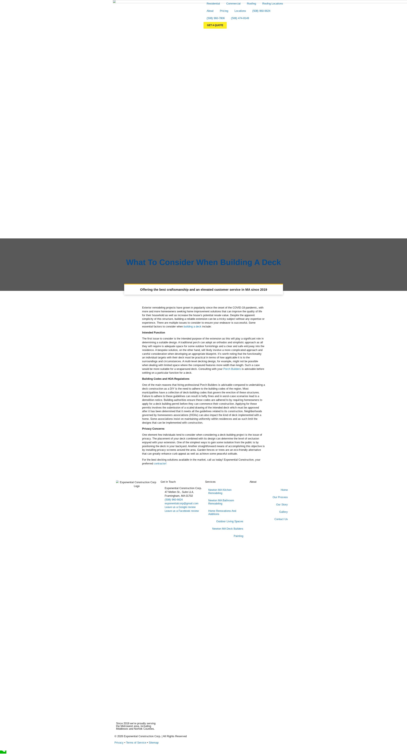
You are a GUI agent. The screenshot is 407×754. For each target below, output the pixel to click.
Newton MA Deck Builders (227, 528)
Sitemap (154, 742)
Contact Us (281, 519)
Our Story (282, 504)
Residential (213, 3)
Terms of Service (136, 742)
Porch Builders (232, 368)
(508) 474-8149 (240, 18)
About (210, 10)
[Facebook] (207, 739)
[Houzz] (216, 739)
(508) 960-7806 (216, 18)
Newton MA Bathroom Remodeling (221, 502)
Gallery (283, 511)
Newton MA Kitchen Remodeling (219, 491)
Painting (238, 536)
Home (284, 489)
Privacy (119, 742)
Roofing (251, 3)
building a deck (192, 326)
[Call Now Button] (3, 752)
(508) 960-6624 (261, 10)
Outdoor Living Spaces (229, 521)
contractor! (160, 463)
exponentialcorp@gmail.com (181, 503)
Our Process (280, 497)
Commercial (233, 3)
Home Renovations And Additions (222, 512)
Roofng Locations (272, 3)
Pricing (224, 10)
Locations (240, 10)
